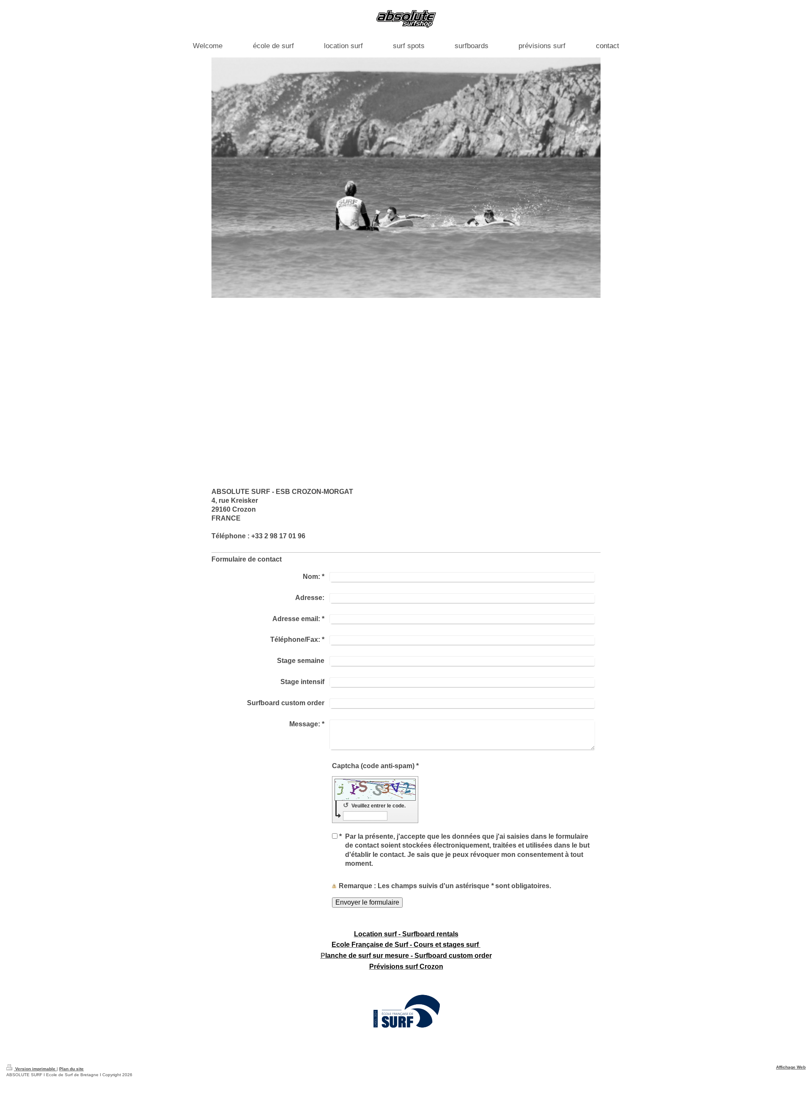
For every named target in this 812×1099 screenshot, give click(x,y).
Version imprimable (35, 1068)
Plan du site (71, 1068)
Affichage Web (791, 1067)
